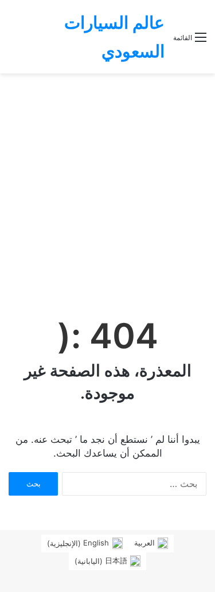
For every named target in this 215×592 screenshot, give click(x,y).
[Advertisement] (107, 186)
